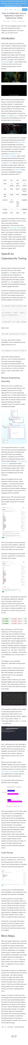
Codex (9, 282)
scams (8, 115)
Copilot (10, 273)
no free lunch (15, 959)
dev (2, 1027)
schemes (15, 115)
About (19, 9)
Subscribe (24, 9)
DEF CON (9, 163)
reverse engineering (19, 1027)
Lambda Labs (18, 170)
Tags (15, 9)
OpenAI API (20, 142)
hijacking (3, 62)
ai (5, 1027)
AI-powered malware (15, 228)
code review (10, 1027)
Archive (10, 9)
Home (6, 9)
